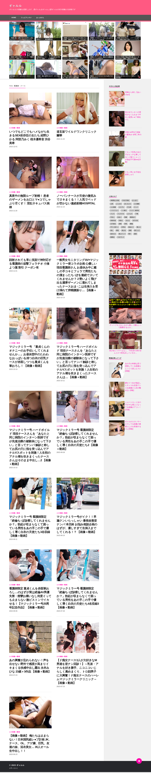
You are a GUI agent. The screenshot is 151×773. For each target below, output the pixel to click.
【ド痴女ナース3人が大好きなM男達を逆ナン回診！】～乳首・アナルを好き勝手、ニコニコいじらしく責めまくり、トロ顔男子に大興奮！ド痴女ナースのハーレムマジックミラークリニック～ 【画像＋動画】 (78, 672)
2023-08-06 (13, 611)
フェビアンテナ (26, 17)
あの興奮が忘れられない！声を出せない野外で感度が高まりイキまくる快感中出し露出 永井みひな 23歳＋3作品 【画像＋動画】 (30, 666)
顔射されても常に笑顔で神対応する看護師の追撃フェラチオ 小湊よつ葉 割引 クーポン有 (30, 263)
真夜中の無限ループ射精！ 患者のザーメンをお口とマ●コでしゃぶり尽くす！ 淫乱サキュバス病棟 (30, 201)
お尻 (112, 203)
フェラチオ (121, 213)
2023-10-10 (13, 467)
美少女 (124, 230)
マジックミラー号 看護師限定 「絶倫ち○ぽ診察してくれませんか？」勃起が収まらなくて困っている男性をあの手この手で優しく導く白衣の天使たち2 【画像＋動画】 (77, 439)
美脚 (130, 230)
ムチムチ (129, 213)
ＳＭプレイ (121, 237)
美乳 (117, 230)
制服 (125, 217)
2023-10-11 (61, 381)
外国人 (121, 220)
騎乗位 (113, 237)
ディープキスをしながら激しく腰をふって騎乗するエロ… (125, 326)
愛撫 (131, 223)
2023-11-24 (61, 139)
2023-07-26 (61, 611)
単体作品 (113, 220)
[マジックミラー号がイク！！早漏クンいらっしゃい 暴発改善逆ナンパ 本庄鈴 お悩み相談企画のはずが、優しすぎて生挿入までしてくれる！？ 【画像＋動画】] (78, 493)
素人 (112, 230)
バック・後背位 (134, 210)
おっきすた (40, 17)
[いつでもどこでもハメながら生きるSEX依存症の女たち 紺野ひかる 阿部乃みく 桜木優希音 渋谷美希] (30, 108)
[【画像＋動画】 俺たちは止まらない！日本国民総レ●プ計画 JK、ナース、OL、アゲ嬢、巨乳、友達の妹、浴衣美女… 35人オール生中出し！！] (30, 712)
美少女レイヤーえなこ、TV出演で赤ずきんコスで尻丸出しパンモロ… (125, 352)
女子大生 (135, 220)
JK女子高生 (125, 200)
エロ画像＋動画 (14, 128)
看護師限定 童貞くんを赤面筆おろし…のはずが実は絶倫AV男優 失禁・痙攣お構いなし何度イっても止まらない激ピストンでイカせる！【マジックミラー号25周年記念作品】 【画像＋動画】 (30, 598)
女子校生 (113, 223)
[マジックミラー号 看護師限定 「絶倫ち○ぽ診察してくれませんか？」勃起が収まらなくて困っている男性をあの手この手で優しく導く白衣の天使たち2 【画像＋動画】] (78, 407)
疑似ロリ (131, 227)
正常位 (123, 227)
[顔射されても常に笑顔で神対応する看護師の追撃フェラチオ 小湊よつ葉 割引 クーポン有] (30, 237)
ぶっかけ (118, 203)
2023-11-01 (13, 271)
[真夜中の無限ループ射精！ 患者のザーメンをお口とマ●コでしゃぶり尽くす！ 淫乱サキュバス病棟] (30, 172)
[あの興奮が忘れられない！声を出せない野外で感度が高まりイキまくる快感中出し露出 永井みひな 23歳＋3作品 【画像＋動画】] (30, 637)
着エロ (139, 227)
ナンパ (136, 207)
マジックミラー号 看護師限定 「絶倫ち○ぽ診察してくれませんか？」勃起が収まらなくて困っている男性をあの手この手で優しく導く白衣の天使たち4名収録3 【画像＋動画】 (78, 598)
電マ (129, 233)
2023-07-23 (13, 675)
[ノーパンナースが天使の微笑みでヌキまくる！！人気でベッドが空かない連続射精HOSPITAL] (78, 172)
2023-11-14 (61, 207)
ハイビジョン (115, 210)
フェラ (113, 213)
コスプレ (121, 207)
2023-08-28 (61, 452)
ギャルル (15, 5)
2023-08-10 (61, 535)
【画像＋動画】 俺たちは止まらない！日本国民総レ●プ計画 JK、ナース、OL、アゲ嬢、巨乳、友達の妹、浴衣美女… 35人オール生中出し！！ (30, 743)
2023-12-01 (13, 147)
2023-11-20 (13, 211)
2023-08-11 (13, 539)
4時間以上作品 (115, 200)
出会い (119, 217)
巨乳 (125, 223)
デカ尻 (129, 207)
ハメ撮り (124, 210)
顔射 (135, 233)
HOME (13, 17)
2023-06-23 (13, 754)
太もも (128, 220)
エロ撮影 (136, 203)
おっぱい (135, 200)
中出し (113, 217)
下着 (136, 213)
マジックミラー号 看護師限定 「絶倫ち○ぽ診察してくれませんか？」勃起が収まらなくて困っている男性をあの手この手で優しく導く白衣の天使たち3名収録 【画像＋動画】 (30, 526)
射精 (120, 223)
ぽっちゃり (127, 203)
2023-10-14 (61, 297)
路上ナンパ (122, 233)
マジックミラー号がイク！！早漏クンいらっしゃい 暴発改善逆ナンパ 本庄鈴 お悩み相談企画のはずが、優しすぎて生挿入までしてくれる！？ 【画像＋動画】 (77, 524)
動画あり (132, 217)
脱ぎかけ (113, 233)
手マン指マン (115, 227)
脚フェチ (137, 230)
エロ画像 (113, 207)
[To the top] (139, 761)
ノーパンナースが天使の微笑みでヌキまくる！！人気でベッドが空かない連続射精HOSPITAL (76, 199)
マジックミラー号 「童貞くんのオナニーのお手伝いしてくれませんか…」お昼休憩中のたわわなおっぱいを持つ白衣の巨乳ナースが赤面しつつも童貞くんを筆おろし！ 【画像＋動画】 (29, 356)
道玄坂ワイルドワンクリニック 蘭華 (77, 133)
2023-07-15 (61, 686)
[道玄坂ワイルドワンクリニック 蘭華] (78, 108)
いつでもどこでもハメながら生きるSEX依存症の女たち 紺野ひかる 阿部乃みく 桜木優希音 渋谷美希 (29, 137)
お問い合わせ (13, 768)
